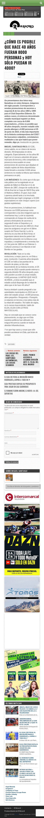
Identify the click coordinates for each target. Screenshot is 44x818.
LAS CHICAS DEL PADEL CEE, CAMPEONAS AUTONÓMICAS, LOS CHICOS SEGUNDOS (12, 359)
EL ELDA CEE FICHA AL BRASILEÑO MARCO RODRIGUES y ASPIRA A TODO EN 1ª (18, 378)
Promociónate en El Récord (14, 811)
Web (6, 443)
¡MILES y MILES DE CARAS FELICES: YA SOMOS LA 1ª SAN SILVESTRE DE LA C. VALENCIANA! (28, 710)
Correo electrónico (11, 437)
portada (11, 344)
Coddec (17, 814)
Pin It (19, 77)
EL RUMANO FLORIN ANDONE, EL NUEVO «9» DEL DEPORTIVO (27, 760)
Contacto (7, 808)
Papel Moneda (10, 787)
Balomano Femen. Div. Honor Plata (15, 9)
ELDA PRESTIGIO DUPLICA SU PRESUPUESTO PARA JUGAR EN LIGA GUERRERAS (20, 385)
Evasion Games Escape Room (16, 792)
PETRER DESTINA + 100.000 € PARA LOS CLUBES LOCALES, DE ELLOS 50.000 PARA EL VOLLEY (27, 773)
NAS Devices (10, 800)
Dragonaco (9, 789)
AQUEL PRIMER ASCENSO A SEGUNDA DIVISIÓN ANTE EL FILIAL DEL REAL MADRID (30, 360)
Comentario (9, 413)
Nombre (7, 430)
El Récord (17, 808)
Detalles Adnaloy (11, 794)
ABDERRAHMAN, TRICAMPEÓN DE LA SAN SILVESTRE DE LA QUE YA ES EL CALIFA (28, 721)
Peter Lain (9, 796)
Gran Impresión (11, 798)
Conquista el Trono (12, 790)
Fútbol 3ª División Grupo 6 (12, 8)
